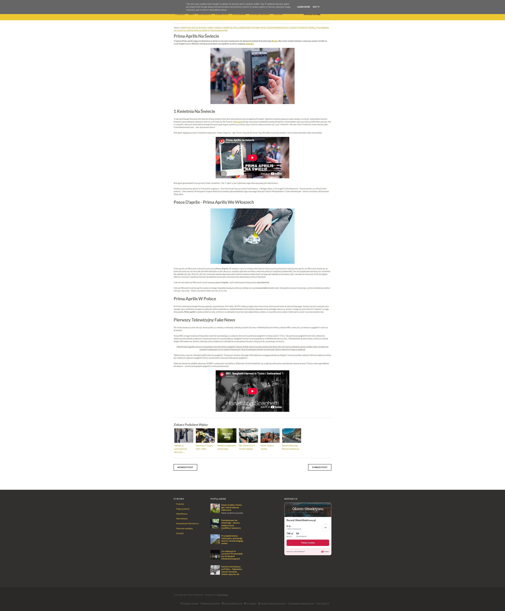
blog (195, 27)
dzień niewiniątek (277, 27)
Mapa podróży (183, 509)
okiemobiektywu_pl (233, 603)
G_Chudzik (251, 603)
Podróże (180, 504)
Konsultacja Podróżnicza (187, 523)
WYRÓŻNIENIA (239, 14)
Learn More (303, 7)
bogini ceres (206, 27)
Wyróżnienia (182, 518)
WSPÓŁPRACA (204, 14)
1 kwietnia (185, 27)
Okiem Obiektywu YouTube (273, 603)
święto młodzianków (215, 30)
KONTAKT (278, 14)
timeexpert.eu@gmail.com (302, 603)
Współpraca (181, 513)
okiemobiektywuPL (211, 603)
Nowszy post (185, 467)
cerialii (218, 27)
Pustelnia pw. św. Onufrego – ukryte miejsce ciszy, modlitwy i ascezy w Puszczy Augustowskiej (225, 526)
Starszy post (319, 467)
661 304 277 (323, 603)
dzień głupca (230, 27)
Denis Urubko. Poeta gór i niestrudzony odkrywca (231, 507)
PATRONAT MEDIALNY (260, 14)
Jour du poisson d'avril (302, 27)
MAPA (191, 14)
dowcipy (250, 43)
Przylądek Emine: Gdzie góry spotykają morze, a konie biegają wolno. (232, 539)
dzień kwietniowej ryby (252, 27)
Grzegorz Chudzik (190, 603)
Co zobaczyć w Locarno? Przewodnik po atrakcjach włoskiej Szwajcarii (232, 555)
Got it (316, 7)
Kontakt (180, 533)
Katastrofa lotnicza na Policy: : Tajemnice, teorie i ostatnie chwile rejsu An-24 (231, 570)
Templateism (222, 594)
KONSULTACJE (221, 14)
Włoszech (237, 121)
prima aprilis (193, 30)
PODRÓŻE (180, 14)
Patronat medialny (184, 528)
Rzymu (275, 41)
